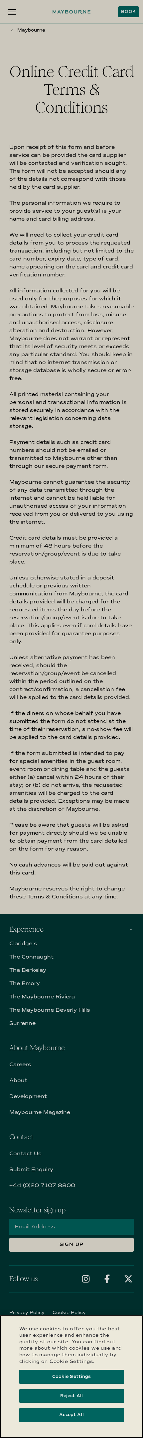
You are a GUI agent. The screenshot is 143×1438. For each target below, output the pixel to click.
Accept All (71, 1414)
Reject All (71, 1395)
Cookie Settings (71, 1376)
